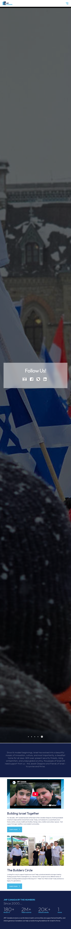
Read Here (35, 381)
